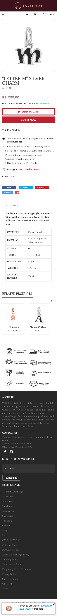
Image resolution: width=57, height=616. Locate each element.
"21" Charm (13, 327)
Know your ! (23, 169)
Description (12, 206)
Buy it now (28, 119)
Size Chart (10, 177)
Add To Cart (31, 111)
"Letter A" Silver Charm (41, 327)
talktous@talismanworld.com (16, 443)
